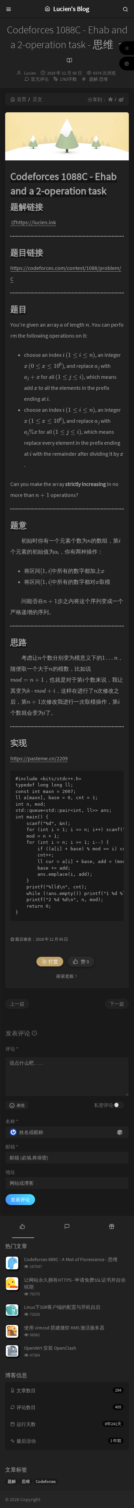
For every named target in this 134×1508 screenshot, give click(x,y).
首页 (21, 99)
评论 (11, 1049)
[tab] (22, 1226)
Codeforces (46, 1481)
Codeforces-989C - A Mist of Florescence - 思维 (71, 1259)
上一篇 (17, 1004)
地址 (10, 1172)
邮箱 (11, 1147)
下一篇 (117, 1004)
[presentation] (61, 324)
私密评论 (103, 1105)
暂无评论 (40, 79)
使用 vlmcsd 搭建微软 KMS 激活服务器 (64, 1328)
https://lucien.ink (36, 222)
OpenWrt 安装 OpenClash (50, 1348)
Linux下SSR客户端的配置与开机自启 (62, 1307)
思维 (103, 79)
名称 (11, 1121)
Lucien (30, 73)
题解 (93, 79)
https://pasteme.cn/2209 (39, 758)
